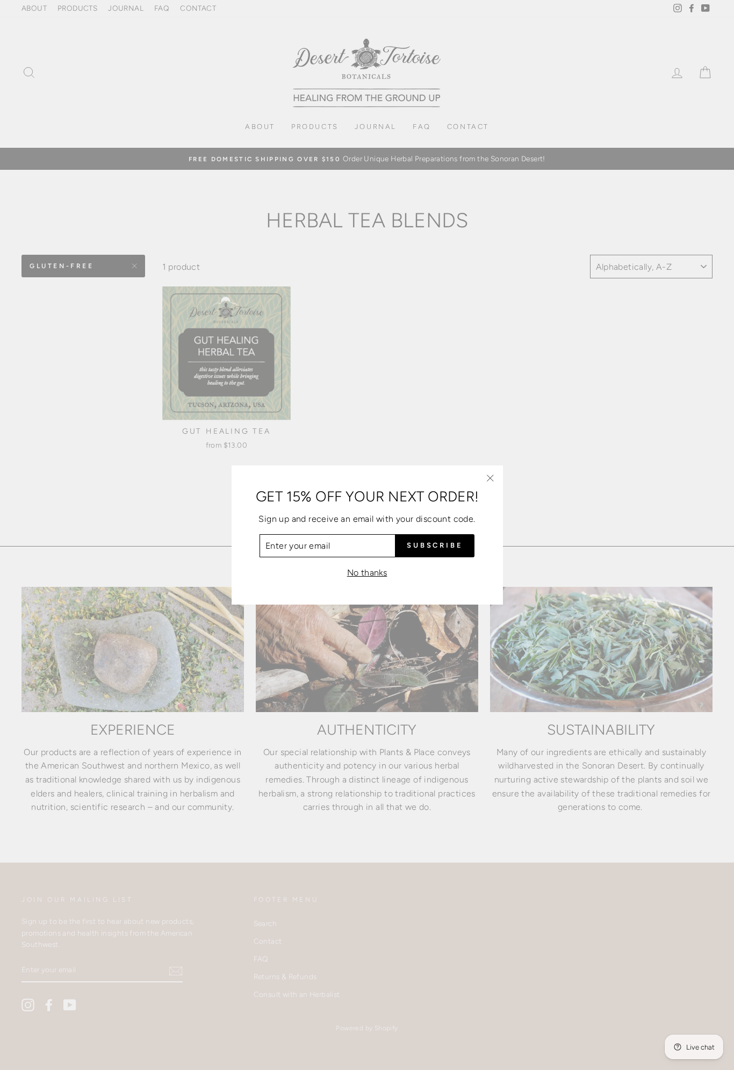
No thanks (367, 573)
